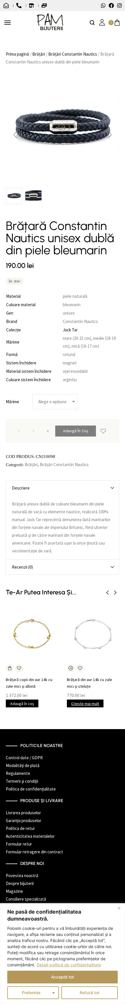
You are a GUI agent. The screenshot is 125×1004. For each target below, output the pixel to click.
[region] (62, 953)
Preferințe (31, 992)
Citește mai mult (85, 703)
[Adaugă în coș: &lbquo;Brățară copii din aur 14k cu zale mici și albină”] (10, 668)
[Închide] (118, 908)
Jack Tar (70, 330)
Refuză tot (89, 992)
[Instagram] (119, 5)
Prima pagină (17, 54)
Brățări (38, 54)
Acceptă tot (62, 976)
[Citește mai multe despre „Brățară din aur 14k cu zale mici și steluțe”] (71, 668)
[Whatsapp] (103, 5)
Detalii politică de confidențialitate (69, 964)
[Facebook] (111, 5)
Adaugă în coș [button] (22, 703)
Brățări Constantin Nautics (72, 54)
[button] (15, 134)
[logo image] (50, 22)
